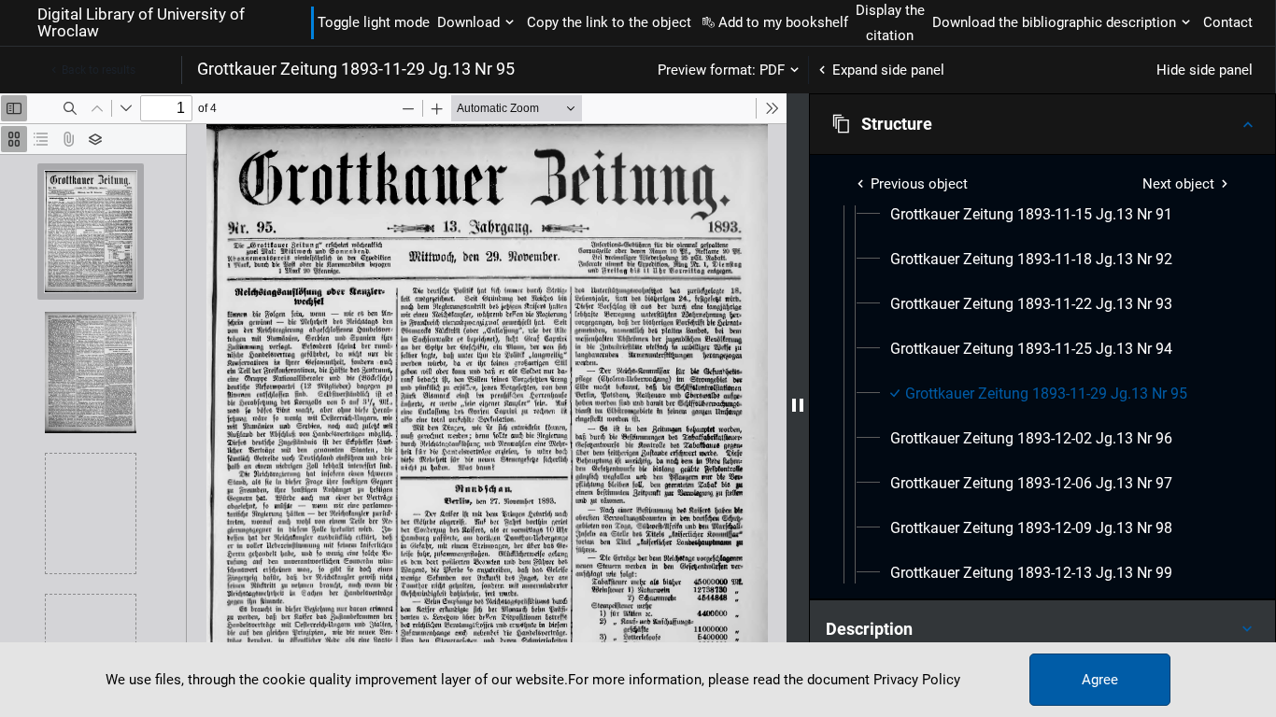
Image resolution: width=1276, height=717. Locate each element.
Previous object (919, 184)
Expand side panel (888, 70)
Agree (1100, 679)
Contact (1228, 22)
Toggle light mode (374, 22)
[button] (1042, 124)
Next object (1178, 184)
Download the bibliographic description (1054, 22)
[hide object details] (798, 405)
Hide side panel (1204, 70)
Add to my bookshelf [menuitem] (783, 22)
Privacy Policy (916, 679)
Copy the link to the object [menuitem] (609, 22)
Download (468, 22)
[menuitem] (1031, 214)
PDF (772, 70)
